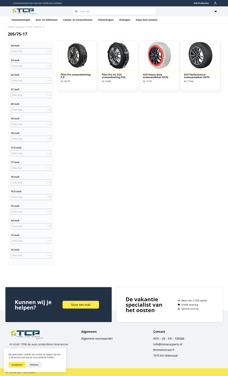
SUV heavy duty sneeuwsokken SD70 (155, 76)
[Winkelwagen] (215, 11)
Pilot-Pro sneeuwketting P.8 (76, 76)
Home (11, 26)
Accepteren (17, 364)
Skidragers (124, 19)
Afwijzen (34, 364)
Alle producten (201, 3)
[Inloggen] (215, 3)
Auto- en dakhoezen (47, 19)
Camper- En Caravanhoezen (77, 19)
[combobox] (29, 51)
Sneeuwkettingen (20, 19)
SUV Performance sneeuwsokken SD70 (196, 76)
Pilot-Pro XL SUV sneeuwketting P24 (113, 76)
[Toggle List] (49, 51)
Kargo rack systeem (147, 19)
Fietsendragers (106, 19)
